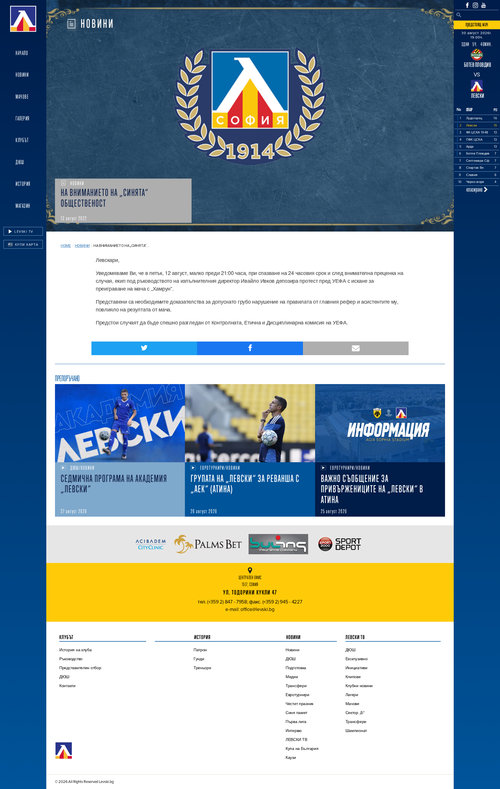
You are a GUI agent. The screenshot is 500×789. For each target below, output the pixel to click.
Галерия (23, 118)
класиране (475, 189)
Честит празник (299, 704)
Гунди (199, 659)
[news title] (120, 423)
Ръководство (70, 659)
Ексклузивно (356, 659)
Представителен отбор (80, 668)
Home (66, 245)
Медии (292, 677)
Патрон (200, 650)
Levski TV (23, 231)
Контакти (67, 686)
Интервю (294, 730)
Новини (22, 74)
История (23, 184)
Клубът (22, 140)
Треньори (202, 668)
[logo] (23, 19)
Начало (22, 53)
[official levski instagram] (475, 5)
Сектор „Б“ (355, 712)
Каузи (291, 757)
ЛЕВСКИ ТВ (296, 739)
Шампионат (356, 730)
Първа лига (296, 721)
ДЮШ (20, 162)
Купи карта (26, 244)
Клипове (353, 677)
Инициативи (356, 668)
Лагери (351, 695)
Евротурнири (297, 695)
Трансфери (296, 686)
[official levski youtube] (483, 5)
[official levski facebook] (467, 5)
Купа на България (302, 748)
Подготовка (296, 668)
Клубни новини (359, 686)
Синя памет (296, 712)
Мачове (22, 96)
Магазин (23, 206)
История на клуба (75, 650)
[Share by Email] (355, 348)
